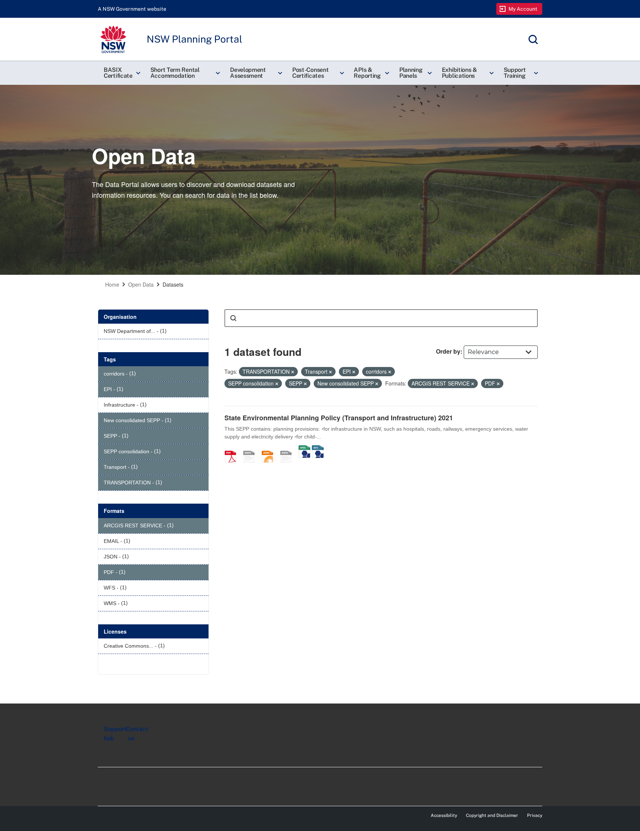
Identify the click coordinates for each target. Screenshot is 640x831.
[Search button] (233, 318)
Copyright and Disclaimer (492, 815)
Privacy (534, 815)
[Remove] (292, 372)
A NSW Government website (132, 9)
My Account (523, 9)
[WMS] (304, 449)
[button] (121, 73)
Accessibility (444, 815)
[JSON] (270, 449)
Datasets (173, 284)
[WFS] (318, 449)
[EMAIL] (251, 449)
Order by (448, 351)
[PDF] (232, 449)
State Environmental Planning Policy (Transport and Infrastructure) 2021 (338, 418)
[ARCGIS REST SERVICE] (288, 449)
